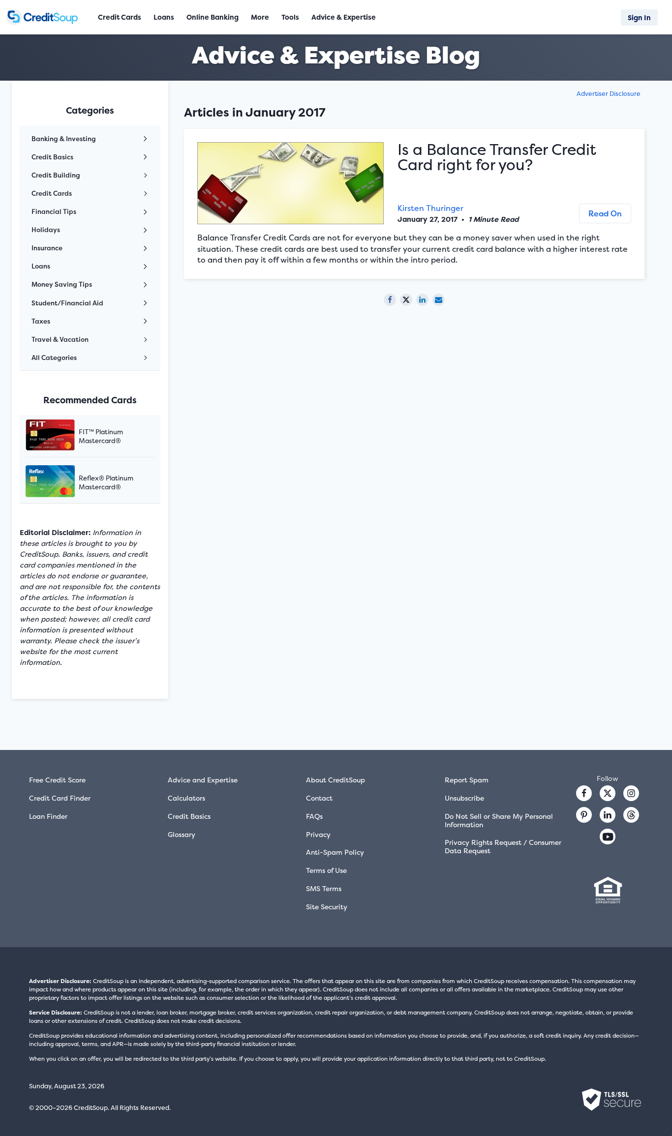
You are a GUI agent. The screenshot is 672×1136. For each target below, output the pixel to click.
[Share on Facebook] (390, 300)
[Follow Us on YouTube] (607, 836)
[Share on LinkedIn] (422, 300)
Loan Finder (48, 816)
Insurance (46, 247)
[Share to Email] (438, 300)
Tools (290, 17)
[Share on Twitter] (406, 300)
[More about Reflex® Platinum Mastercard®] (62, 482)
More (260, 17)
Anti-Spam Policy (335, 852)
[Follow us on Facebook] (584, 793)
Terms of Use (326, 870)
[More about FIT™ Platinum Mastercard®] (62, 436)
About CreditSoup (335, 779)
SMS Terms (323, 888)
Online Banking (212, 17)
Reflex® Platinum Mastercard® (106, 482)
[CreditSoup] (45, 17)
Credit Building (55, 175)
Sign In (639, 17)
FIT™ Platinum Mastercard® (101, 436)
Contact (319, 798)
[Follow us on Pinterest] (584, 815)
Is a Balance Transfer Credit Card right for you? (496, 157)
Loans (40, 266)
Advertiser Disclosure (609, 94)
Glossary (181, 834)
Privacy (318, 834)
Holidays (45, 229)
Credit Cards (51, 193)
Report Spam (467, 779)
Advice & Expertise (343, 17)
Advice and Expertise (203, 779)
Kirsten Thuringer (430, 208)
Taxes (40, 321)
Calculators (186, 798)
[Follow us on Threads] (631, 815)
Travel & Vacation (60, 339)
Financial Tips (53, 211)
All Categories (54, 357)
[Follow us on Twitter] (607, 793)
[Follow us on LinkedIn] (607, 815)
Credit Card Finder (60, 798)
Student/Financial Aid (67, 303)
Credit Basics (52, 156)
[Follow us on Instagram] (631, 793)
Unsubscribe (464, 798)
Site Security (326, 906)
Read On (605, 213)
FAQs (314, 816)
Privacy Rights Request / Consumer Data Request (503, 846)
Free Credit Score (57, 779)
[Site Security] (611, 1099)
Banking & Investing (63, 138)
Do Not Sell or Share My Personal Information (499, 820)
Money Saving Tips (61, 284)
